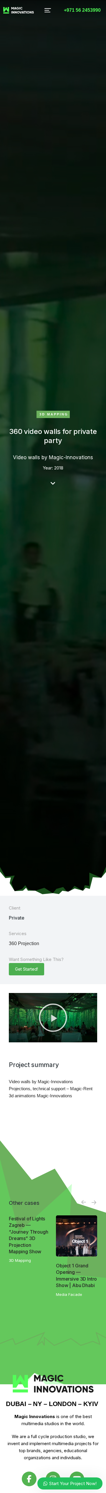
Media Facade (69, 1294)
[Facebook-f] (29, 1479)
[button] (47, 10)
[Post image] (76, 1236)
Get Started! (26, 969)
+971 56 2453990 (82, 10)
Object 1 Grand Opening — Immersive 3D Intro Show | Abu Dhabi (76, 1275)
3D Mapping (53, 414)
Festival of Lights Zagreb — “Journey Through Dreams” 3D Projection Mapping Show (28, 1235)
